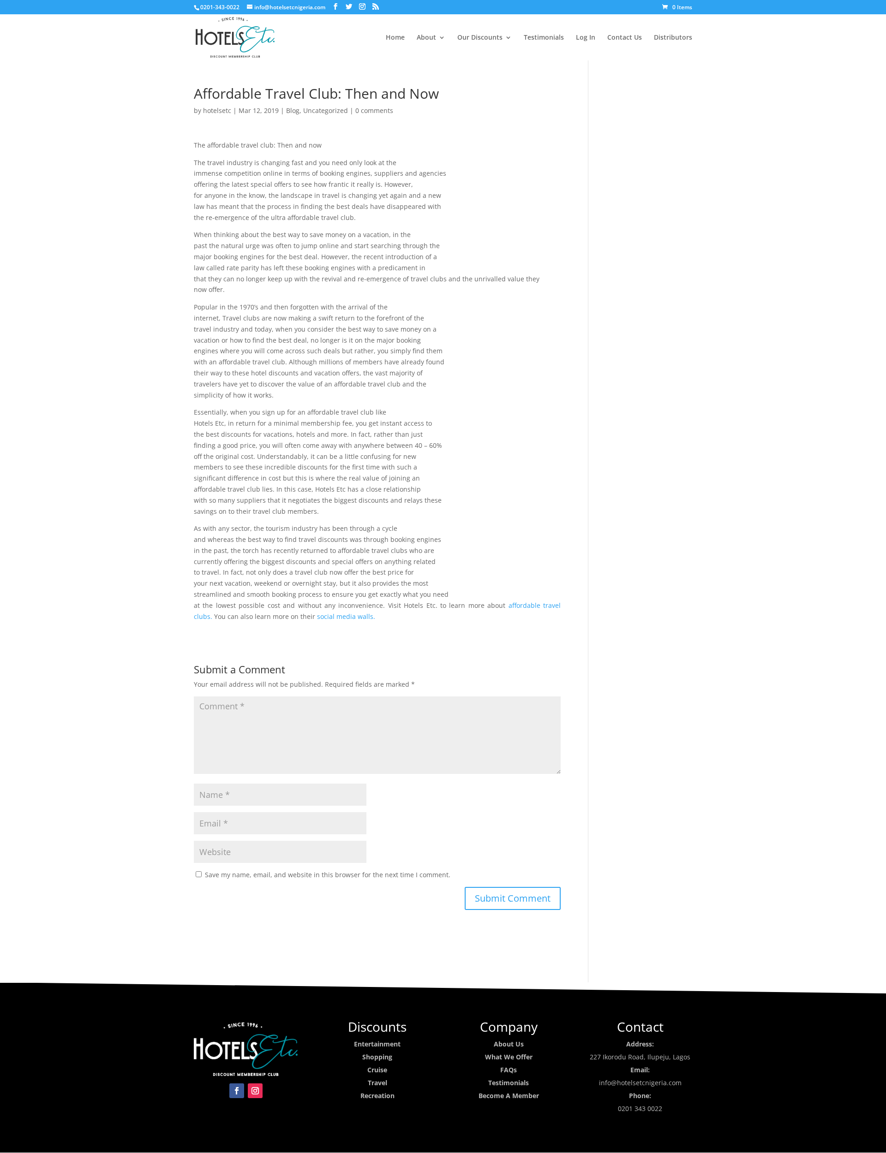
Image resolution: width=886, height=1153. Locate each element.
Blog (292, 110)
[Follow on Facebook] (236, 1090)
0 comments (374, 110)
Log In (585, 38)
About (426, 38)
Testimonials (544, 38)
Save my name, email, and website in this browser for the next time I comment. (327, 874)
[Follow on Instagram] (255, 1090)
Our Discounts (480, 38)
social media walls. (346, 616)
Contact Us (624, 38)
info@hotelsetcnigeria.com (640, 1082)
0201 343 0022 (640, 1108)
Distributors (673, 38)
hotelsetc (217, 110)
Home (395, 38)
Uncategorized (325, 110)
